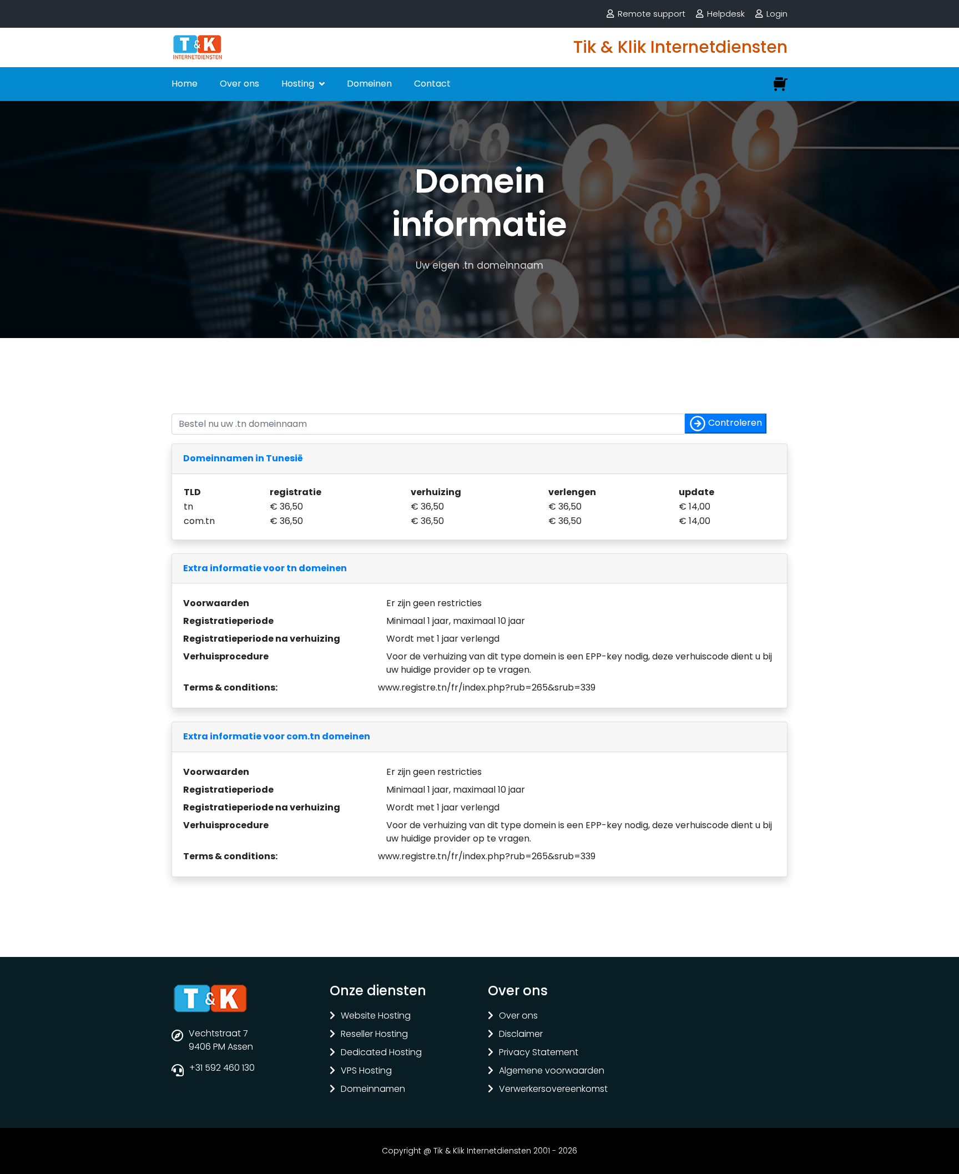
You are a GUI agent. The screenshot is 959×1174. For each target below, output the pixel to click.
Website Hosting (376, 1016)
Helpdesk (726, 13)
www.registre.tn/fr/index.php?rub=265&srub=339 (486, 687)
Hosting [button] (298, 83)
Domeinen (369, 83)
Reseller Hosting (374, 1034)
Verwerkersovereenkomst (553, 1089)
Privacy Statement (538, 1053)
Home (184, 83)
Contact (432, 83)
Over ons (239, 83)
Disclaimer (521, 1034)
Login (777, 13)
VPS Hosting (366, 1071)
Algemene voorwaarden (551, 1071)
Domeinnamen (373, 1089)
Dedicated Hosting (381, 1053)
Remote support (651, 13)
